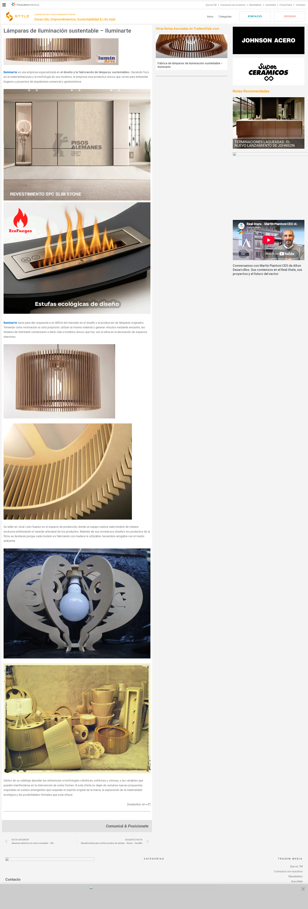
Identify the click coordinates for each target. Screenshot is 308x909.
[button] (4, 5)
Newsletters (255, 5)
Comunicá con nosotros (232, 5)
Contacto (300, 5)
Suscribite (270, 5)
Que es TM (211, 5)
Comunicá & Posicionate (127, 826)
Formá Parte (286, 5)
